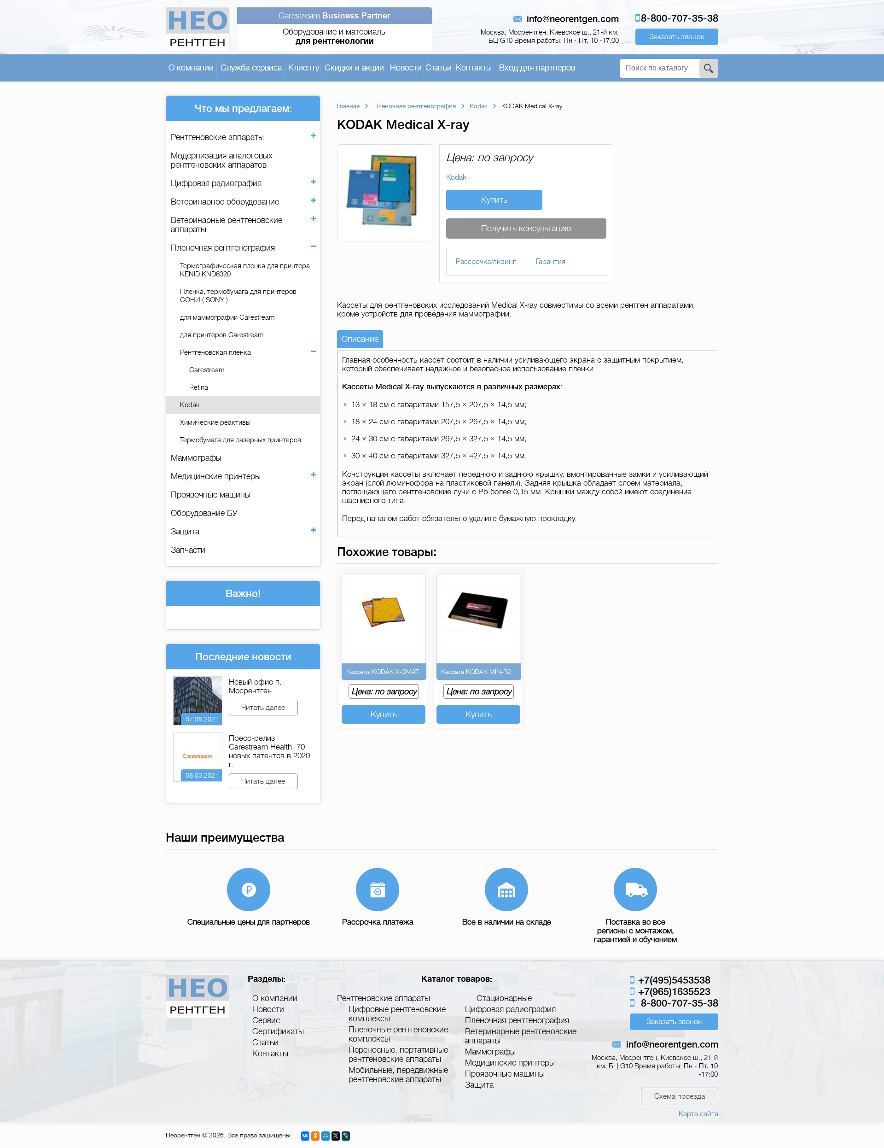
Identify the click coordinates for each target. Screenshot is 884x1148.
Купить (494, 200)
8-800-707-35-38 (679, 18)
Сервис (266, 1020)
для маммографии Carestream (227, 317)
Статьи (438, 67)
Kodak (190, 405)
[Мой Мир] (325, 1136)
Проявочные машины (210, 494)
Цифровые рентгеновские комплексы (397, 1014)
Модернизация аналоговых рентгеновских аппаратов (222, 160)
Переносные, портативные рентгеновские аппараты (398, 1054)
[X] (336, 1136)
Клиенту (303, 67)
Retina (198, 387)
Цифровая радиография (216, 183)
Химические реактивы (215, 422)
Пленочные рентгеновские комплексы (398, 1034)
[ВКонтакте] (305, 1136)
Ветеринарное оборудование (225, 201)
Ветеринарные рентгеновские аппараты (226, 225)
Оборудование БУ (204, 513)
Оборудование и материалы (334, 28)
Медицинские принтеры (216, 476)
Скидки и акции (354, 67)
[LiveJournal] (346, 1136)
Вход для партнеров (537, 67)
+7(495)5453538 (672, 980)
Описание (360, 339)
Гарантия (550, 262)
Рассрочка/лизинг (486, 262)
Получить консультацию (526, 228)
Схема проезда (679, 1096)
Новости (406, 67)
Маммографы (196, 458)
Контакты (474, 67)
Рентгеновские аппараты (217, 137)
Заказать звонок (676, 37)
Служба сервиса (251, 67)
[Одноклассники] (315, 1136)
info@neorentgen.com (573, 19)
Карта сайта (698, 1114)
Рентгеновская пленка (215, 352)
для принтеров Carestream (221, 335)
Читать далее (263, 707)
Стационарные (504, 998)
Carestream (206, 370)
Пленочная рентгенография (223, 247)
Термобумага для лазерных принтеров (240, 440)
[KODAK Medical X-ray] (384, 237)
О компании (191, 67)
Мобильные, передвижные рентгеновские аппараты (398, 1075)
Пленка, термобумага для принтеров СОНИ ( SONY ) (238, 295)
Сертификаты (278, 1031)
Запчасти (188, 550)
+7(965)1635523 (672, 991)
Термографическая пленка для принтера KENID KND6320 (245, 270)
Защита (185, 531)
